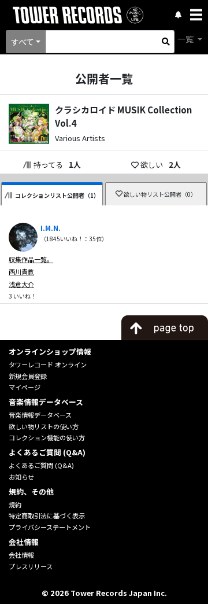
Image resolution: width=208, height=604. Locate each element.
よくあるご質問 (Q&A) (41, 465)
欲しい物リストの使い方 (44, 426)
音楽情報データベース (40, 414)
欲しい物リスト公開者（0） (160, 194)
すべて (22, 41)
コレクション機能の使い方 (47, 437)
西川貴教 (21, 271)
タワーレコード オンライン (48, 364)
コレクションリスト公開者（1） (57, 195)
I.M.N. (50, 228)
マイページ (24, 387)
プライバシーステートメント (50, 527)
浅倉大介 (21, 284)
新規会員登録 (28, 376)
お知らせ (21, 476)
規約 (15, 504)
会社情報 (21, 554)
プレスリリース (31, 566)
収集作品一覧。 (31, 259)
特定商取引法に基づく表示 (47, 515)
